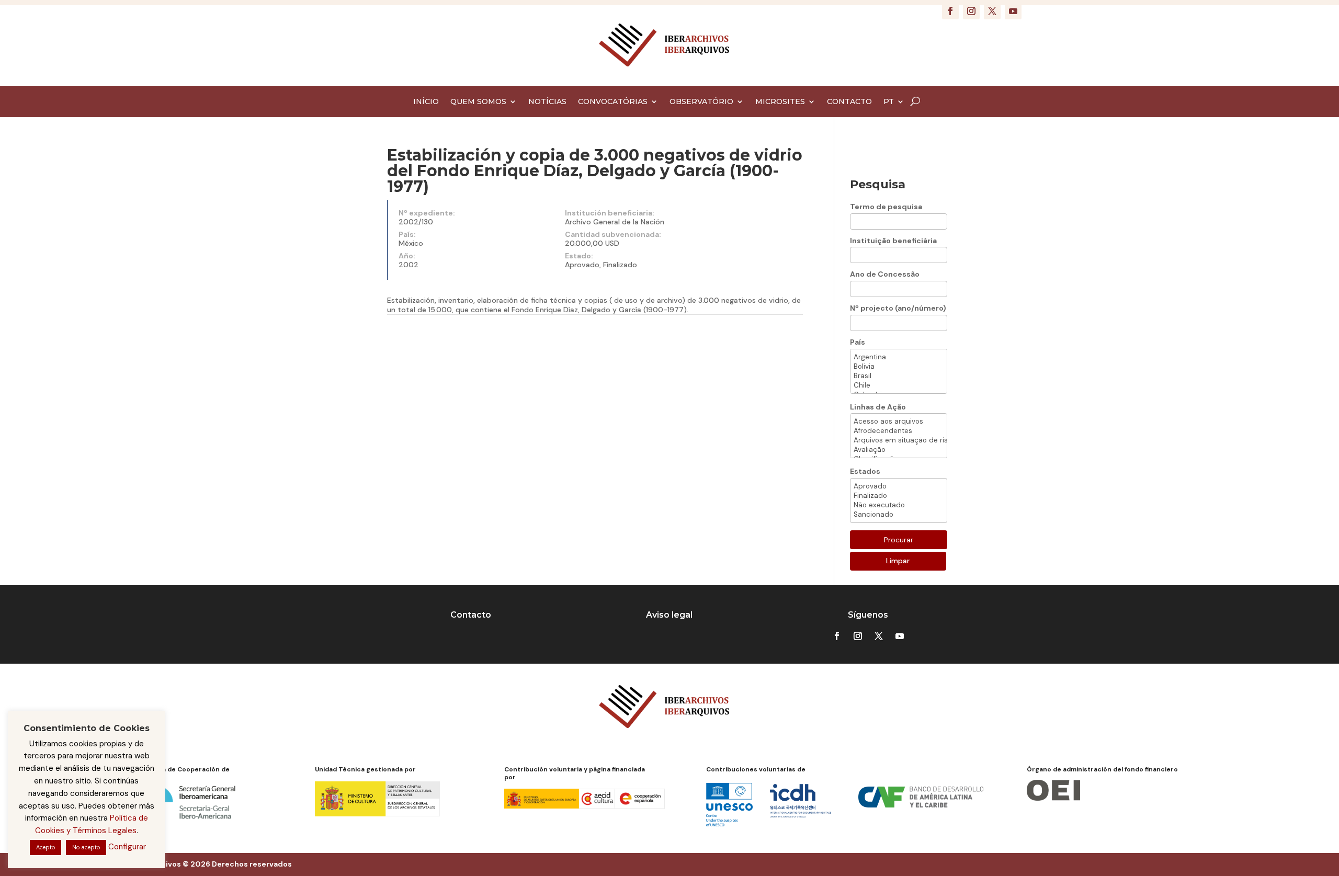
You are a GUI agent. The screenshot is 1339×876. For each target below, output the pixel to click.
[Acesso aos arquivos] (899, 421)
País (857, 342)
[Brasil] (899, 376)
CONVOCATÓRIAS (613, 102)
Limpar (898, 560)
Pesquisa (877, 184)
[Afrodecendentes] (899, 431)
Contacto (470, 615)
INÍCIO (426, 102)
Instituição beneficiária (893, 240)
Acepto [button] (45, 847)
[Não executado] (899, 505)
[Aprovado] (899, 486)
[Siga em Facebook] (950, 11)
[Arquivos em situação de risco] (899, 440)
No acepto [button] (86, 847)
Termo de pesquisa (886, 206)
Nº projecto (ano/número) (898, 308)
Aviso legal (669, 615)
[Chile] (899, 385)
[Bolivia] (899, 366)
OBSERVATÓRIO (701, 102)
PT (888, 102)
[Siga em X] (992, 11)
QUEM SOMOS (478, 102)
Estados (865, 471)
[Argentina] (899, 357)
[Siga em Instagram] (971, 11)
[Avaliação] (899, 449)
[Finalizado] (899, 495)
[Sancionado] (899, 514)
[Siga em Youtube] (1013, 11)
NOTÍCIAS (547, 102)
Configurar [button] (127, 846)
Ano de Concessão (885, 274)
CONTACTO (849, 102)
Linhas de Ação (878, 407)
